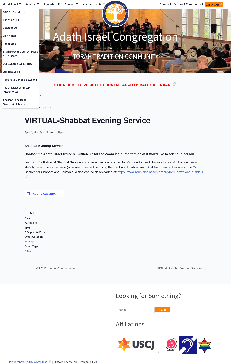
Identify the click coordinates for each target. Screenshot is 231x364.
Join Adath (10, 35)
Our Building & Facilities (17, 64)
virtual (28, 251)
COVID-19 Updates (14, 12)
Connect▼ (72, 4)
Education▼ (52, 4)
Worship (29, 241)
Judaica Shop (11, 71)
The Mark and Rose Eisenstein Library (14, 102)
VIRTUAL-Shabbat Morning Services (179, 268)
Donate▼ (166, 4)
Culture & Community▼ (188, 4)
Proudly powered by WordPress (28, 362)
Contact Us (10, 28)
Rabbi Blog (9, 43)
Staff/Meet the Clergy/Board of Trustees (20, 54)
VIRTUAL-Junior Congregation (55, 268)
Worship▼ (32, 4)
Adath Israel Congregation (115, 36)
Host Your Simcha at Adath (20, 79)
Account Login (92, 4)
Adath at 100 (11, 20)
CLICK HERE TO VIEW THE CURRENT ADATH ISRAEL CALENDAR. (113, 84)
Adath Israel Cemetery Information (17, 90)
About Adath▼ (11, 4)
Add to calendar (45, 194)
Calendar (212, 4)
